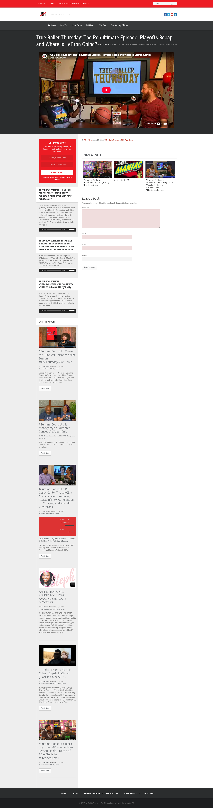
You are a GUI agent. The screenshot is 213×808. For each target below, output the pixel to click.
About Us (41, 4)
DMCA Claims (148, 793)
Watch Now (45, 388)
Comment (85, 207)
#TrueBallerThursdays (109, 44)
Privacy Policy (130, 793)
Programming (63, 4)
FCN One (52, 25)
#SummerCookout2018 (46, 369)
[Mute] (67, 230)
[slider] (72, 229)
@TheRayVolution (53, 541)
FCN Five (102, 25)
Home (41, 25)
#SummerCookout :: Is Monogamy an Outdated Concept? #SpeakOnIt (55, 428)
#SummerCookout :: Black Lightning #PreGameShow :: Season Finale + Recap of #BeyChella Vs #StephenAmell (57, 751)
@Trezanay (65, 541)
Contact (86, 4)
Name (84, 233)
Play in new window (58, 539)
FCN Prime (88, 140)
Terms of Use (112, 793)
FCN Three (77, 25)
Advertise (76, 4)
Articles (57, 609)
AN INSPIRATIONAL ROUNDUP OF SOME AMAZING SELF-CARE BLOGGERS (52, 597)
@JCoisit (42, 541)
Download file (44, 539)
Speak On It (42, 438)
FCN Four (90, 25)
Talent (51, 4)
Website (84, 255)
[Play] (40, 230)
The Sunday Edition (119, 25)
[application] (57, 230)
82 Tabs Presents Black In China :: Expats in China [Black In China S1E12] (55, 673)
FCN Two (64, 25)
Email (84, 244)
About (75, 793)
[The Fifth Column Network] (42, 13)
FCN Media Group (92, 793)
